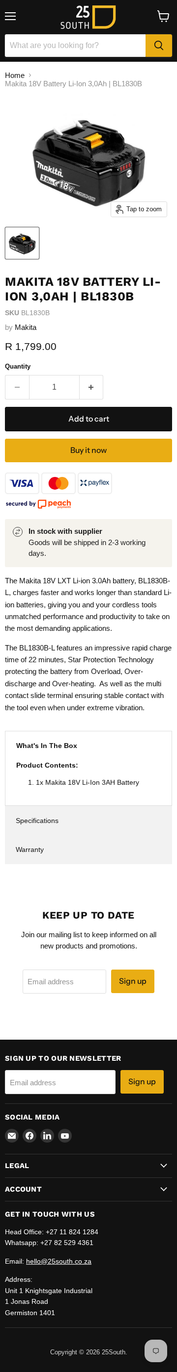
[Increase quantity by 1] (92, 387)
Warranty (30, 849)
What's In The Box (46, 745)
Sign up (133, 981)
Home (15, 75)
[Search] (159, 45)
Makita (25, 327)
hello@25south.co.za (58, 1261)
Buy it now (88, 450)
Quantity (17, 366)
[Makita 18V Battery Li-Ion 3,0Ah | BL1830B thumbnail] (22, 243)
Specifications (37, 820)
